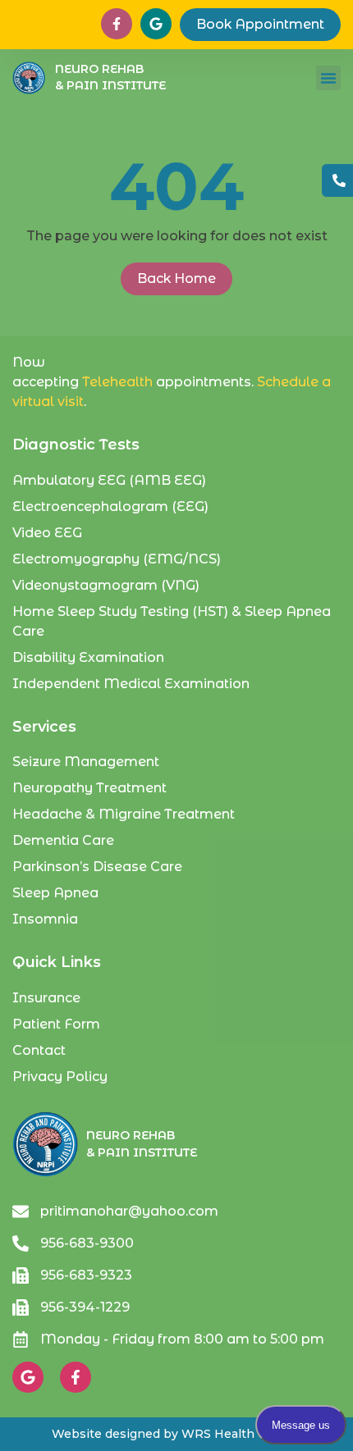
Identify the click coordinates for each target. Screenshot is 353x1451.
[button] (328, 78)
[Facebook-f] (75, 1377)
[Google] (28, 1377)
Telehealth (117, 382)
